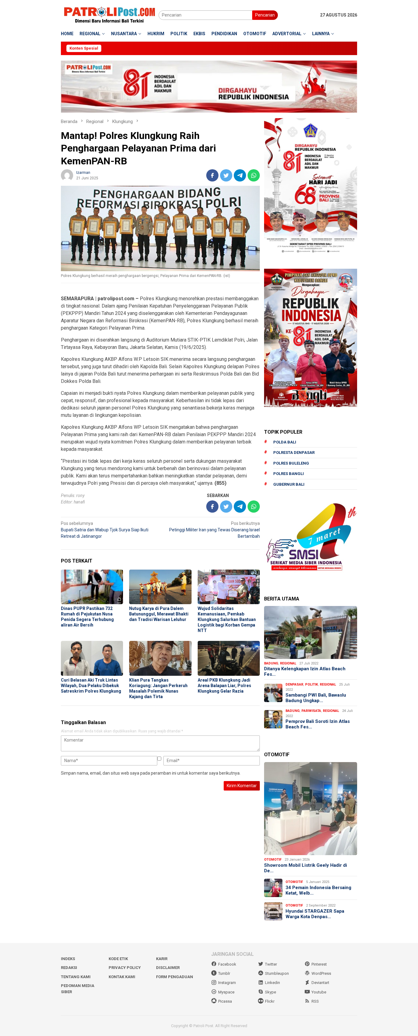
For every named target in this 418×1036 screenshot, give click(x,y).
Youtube (319, 992)
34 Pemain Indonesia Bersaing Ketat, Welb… (318, 890)
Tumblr (224, 973)
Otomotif (273, 860)
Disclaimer (168, 967)
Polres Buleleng (291, 463)
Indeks (68, 958)
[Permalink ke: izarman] (67, 174)
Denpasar (294, 684)
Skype (270, 992)
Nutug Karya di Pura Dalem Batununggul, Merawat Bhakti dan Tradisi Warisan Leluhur (158, 614)
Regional (288, 663)
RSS (315, 1001)
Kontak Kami (122, 976)
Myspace (226, 992)
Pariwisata (311, 711)
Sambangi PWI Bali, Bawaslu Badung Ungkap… (316, 697)
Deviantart (320, 982)
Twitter (271, 964)
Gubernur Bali (288, 484)
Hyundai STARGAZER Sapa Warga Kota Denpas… (315, 913)
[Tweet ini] (226, 175)
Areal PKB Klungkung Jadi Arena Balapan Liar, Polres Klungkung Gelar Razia (224, 686)
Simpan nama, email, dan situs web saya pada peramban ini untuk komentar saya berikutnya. (151, 773)
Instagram (227, 982)
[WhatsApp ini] (254, 175)
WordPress (321, 973)
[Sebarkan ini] (212, 175)
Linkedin (272, 982)
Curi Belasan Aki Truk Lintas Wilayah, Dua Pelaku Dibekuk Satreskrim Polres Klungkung (91, 686)
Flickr (269, 1001)
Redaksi (69, 967)
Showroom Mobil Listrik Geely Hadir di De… (305, 867)
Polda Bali (284, 442)
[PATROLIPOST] (110, 14)
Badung (271, 663)
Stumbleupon (277, 973)
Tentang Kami (76, 976)
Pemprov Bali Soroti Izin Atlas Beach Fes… (318, 724)
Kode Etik (118, 958)
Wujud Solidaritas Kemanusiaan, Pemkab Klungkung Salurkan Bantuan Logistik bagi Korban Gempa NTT (227, 619)
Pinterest (319, 964)
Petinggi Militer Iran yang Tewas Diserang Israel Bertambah (214, 530)
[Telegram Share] (240, 175)
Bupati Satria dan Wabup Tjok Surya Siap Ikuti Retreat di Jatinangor (104, 530)
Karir (161, 958)
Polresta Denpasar (294, 452)
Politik (311, 684)
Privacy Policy (125, 967)
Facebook (227, 964)
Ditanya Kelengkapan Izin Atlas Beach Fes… (304, 671)
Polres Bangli (288, 473)
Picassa (225, 1001)
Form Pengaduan (174, 976)
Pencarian (265, 15)
